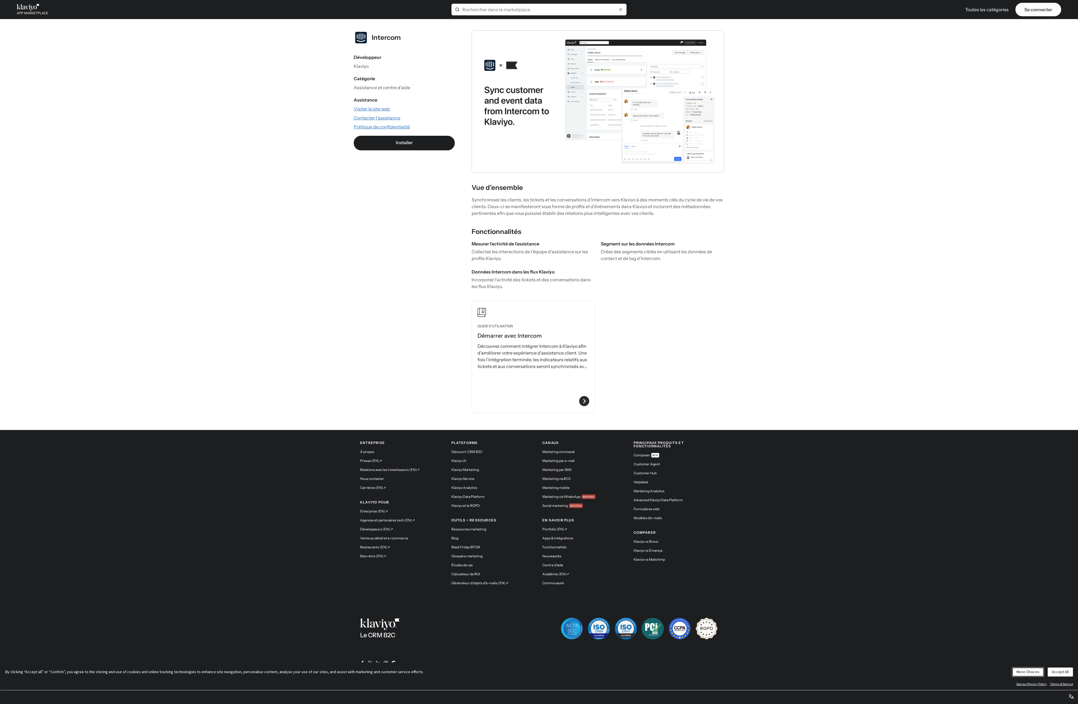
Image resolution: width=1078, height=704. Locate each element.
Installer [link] (404, 142)
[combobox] (539, 9)
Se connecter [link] (1038, 9)
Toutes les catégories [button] (987, 9)
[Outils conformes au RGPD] (706, 628)
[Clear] (620, 9)
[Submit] (457, 9)
